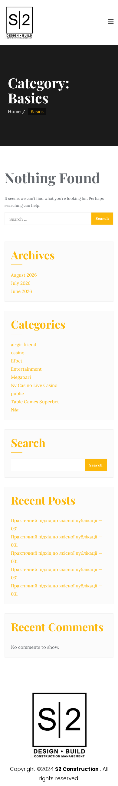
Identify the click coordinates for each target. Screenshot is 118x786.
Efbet (16, 361)
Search (28, 443)
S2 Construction (77, 769)
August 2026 (24, 275)
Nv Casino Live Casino (34, 385)
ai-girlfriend (23, 344)
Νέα (14, 410)
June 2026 (21, 291)
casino (18, 353)
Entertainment (26, 369)
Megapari (21, 377)
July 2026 (21, 283)
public (17, 393)
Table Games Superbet (35, 401)
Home (14, 111)
